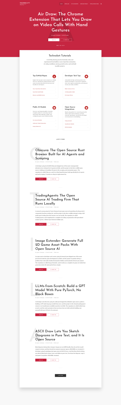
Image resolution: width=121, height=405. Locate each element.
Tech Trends (65, 35)
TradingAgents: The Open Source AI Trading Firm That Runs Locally (57, 199)
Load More (60, 375)
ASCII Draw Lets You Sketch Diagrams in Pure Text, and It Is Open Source (59, 335)
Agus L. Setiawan (56, 35)
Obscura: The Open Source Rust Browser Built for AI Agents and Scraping (60, 154)
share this (53, 224)
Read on (41, 224)
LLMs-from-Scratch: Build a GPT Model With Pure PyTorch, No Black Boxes (60, 290)
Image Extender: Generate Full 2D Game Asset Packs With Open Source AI (59, 245)
